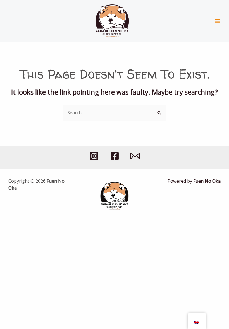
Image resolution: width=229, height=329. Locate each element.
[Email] (135, 156)
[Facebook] (114, 156)
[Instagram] (94, 156)
